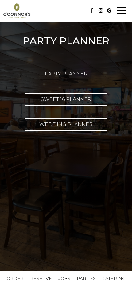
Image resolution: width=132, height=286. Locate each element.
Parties (86, 278)
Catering (114, 278)
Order (15, 278)
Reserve (41, 278)
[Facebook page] (92, 10)
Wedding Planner (66, 124)
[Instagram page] (100, 10)
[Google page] (109, 10)
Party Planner (66, 74)
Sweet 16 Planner (66, 99)
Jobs (64, 278)
